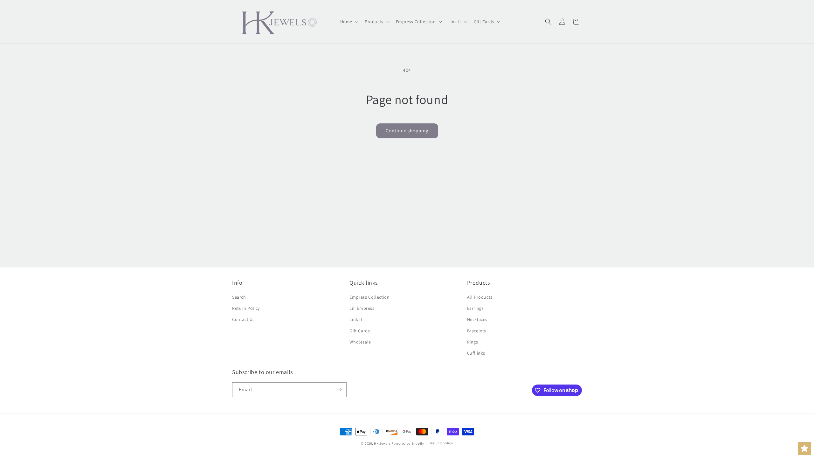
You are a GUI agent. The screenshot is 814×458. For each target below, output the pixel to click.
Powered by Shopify (407, 443)
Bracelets (476, 331)
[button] (348, 21)
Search (239, 297)
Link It (355, 319)
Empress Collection (369, 297)
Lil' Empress (361, 308)
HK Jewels (382, 443)
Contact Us (243, 319)
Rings (472, 342)
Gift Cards (359, 331)
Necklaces (477, 319)
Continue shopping (407, 131)
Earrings (475, 308)
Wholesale (360, 342)
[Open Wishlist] (804, 448)
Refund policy (441, 443)
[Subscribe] (339, 389)
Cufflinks (476, 353)
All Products (480, 297)
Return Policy (246, 308)
